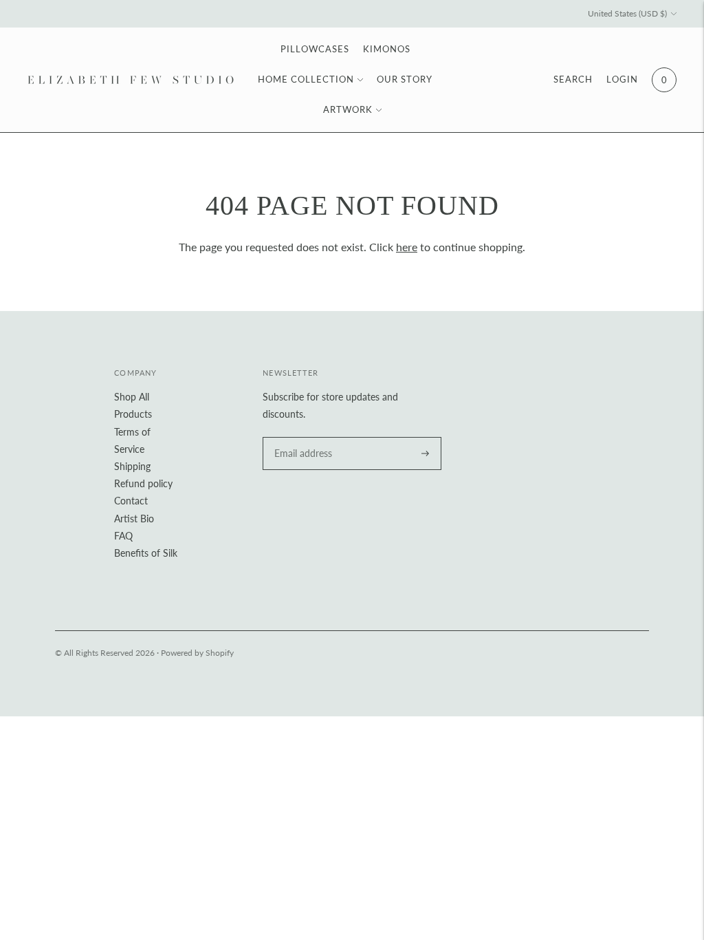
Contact (131, 500)
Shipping (132, 466)
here (406, 246)
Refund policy (143, 483)
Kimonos (386, 48)
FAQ (123, 536)
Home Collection (306, 79)
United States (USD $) (627, 13)
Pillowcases (314, 48)
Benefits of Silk (145, 553)
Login (622, 79)
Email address (301, 437)
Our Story (404, 79)
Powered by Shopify (197, 653)
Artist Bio (134, 518)
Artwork (348, 109)
